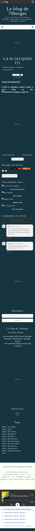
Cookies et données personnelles (16, 479)
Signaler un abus (6, 477)
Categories (19, 67)
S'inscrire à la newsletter (9, 175)
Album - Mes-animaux (9, 431)
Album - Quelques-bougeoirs (11, 451)
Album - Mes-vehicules (9, 448)
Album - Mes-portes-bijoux (11, 443)
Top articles (22, 474)
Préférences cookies (29, 479)
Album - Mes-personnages (10, 441)
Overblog (29, 467)
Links (4, 453)
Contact (29, 474)
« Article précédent (8, 155)
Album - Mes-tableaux (9, 446)
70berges (18, 343)
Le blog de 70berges (17, 11)
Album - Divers (7, 429)
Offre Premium (3, 479)
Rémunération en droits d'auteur (24, 477)
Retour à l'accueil (17, 159)
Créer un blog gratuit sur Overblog (10, 474)
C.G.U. (13, 477)
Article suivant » (27, 155)
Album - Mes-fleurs (8, 436)
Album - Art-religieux (9, 427)
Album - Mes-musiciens (10, 439)
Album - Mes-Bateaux (9, 434)
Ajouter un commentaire (17, 220)
